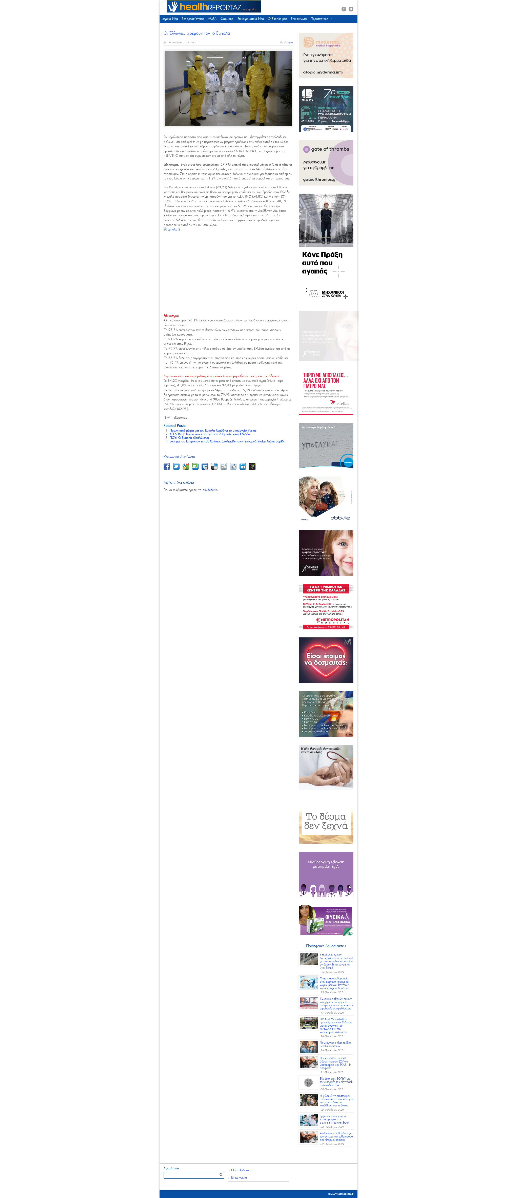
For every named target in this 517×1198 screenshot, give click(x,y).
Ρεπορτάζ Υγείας (193, 18)
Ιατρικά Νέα (170, 18)
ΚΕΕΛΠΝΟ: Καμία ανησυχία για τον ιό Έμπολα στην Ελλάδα (210, 434)
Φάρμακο (227, 18)
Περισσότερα (320, 18)
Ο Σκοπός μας (277, 18)
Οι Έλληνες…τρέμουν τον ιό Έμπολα (197, 33)
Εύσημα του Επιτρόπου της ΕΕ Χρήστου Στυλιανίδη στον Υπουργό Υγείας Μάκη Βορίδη (227, 441)
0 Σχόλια (288, 43)
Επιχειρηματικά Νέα (250, 18)
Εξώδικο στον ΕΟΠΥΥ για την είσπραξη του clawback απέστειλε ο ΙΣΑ (336, 1082)
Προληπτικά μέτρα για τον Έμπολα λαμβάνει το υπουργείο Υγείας (213, 430)
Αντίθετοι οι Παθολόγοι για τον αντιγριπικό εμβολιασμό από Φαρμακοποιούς (336, 1136)
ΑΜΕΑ (212, 18)
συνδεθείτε (210, 489)
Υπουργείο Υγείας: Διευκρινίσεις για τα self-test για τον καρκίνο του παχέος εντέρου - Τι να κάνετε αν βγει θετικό (336, 961)
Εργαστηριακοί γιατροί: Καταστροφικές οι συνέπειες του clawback (334, 1119)
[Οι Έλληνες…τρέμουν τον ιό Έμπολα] (228, 88)
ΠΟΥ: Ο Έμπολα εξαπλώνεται (189, 437)
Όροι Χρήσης (240, 1170)
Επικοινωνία (299, 18)
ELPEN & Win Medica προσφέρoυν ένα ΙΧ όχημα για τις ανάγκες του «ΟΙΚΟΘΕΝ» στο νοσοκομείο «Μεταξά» (336, 1026)
